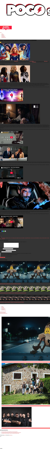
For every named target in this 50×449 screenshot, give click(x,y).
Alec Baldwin (3, 237)
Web (0, 251)
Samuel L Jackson (44, 237)
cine (11, 237)
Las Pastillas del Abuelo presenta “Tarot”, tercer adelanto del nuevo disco (17, 405)
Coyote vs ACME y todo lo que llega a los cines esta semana (10, 283)
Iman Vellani (22, 237)
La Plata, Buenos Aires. (3, 311)
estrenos (20, 237)
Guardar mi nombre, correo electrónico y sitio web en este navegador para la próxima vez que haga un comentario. (16, 253)
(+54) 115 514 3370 (2, 312)
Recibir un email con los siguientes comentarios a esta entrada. (9, 254)
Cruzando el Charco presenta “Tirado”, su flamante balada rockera (15, 428)
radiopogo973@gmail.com (3, 313)
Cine (0, 42)
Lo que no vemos (33, 237)
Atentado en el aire (8, 237)
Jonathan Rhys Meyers (27, 237)
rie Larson (40, 237)
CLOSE (1, 448)
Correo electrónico (2, 250)
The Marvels (3, 238)
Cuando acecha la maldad (15, 237)
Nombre (1, 248)
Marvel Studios (32, 61)
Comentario (2, 247)
